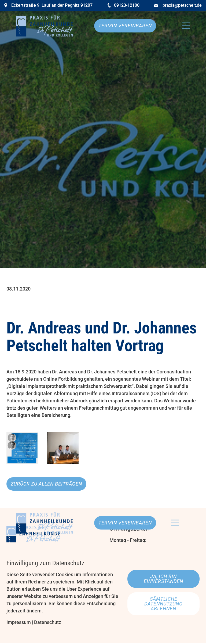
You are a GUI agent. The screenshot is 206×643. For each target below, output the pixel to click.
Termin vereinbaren (125, 25)
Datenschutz (47, 622)
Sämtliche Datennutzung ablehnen (163, 603)
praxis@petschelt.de (182, 5)
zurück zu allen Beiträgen (46, 484)
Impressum (18, 622)
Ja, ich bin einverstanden (163, 579)
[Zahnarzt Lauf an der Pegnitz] (44, 25)
